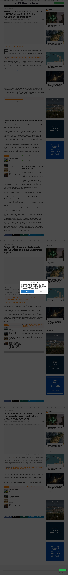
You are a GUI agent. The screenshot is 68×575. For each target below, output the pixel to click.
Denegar (40, 291)
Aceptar (27, 291)
